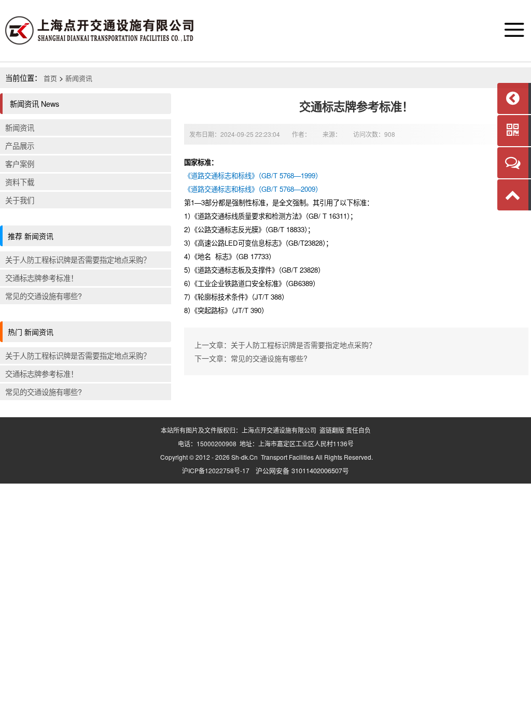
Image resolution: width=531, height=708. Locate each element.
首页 (50, 78)
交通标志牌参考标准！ (41, 277)
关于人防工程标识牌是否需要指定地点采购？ (77, 259)
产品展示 (19, 145)
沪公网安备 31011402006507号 (302, 470)
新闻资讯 (78, 78)
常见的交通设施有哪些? (43, 295)
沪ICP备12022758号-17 (215, 470)
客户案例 (19, 163)
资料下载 (19, 181)
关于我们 (19, 199)
